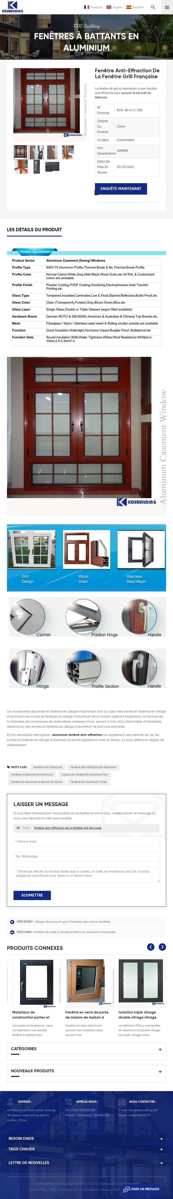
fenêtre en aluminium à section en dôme (36, 782)
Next (162, 947)
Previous (150, 947)
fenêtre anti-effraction (47, 767)
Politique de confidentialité (79, 1189)
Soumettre (32, 895)
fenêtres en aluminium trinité (88, 782)
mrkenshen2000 (139, 1115)
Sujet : (62, 827)
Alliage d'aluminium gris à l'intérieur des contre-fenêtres (72, 921)
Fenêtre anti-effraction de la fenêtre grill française (67, 828)
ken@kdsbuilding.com (143, 1110)
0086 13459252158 (83, 1110)
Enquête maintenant (121, 189)
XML (53, 1189)
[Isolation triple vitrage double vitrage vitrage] (140, 983)
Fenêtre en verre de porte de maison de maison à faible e (83, 1015)
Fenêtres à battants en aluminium (32, 774)
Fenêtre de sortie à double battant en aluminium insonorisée (75, 932)
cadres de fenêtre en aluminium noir (84, 774)
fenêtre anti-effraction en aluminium (93, 767)
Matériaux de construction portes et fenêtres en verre (27, 1015)
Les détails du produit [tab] (34, 230)
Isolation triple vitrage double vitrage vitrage (134, 1015)
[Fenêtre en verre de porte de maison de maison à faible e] (86, 983)
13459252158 (101, 1115)
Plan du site (37, 1189)
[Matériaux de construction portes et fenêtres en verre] (33, 983)
